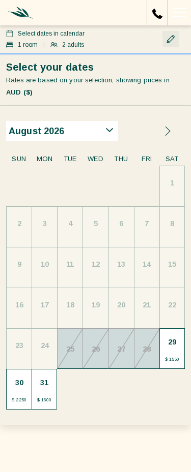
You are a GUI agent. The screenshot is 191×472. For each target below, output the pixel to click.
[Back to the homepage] (20, 12)
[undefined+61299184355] (157, 12)
